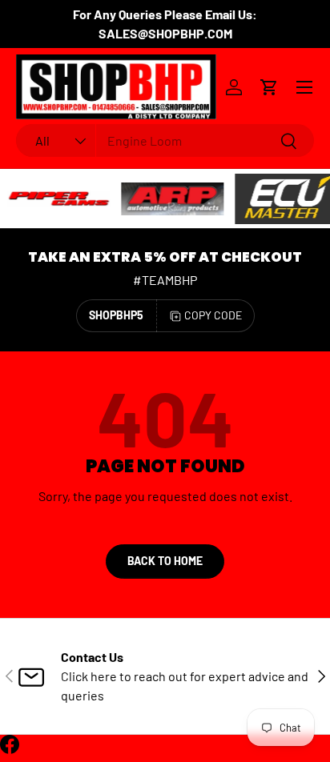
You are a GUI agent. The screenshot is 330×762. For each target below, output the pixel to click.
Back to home (165, 560)
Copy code (213, 315)
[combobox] (165, 140)
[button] (269, 87)
